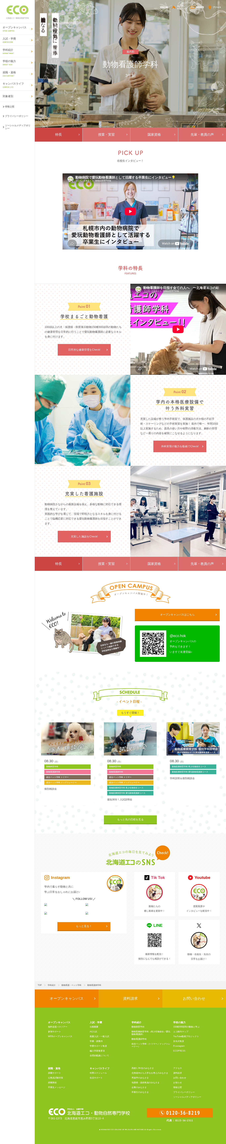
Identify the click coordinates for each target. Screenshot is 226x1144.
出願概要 (94, 1027)
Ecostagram (179, 1046)
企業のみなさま (139, 1087)
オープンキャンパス (14, 29)
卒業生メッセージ (56, 1087)
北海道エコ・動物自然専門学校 (17, 11)
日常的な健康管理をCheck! (84, 349)
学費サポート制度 (98, 1046)
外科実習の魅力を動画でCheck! (180, 446)
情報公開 (9, 106)
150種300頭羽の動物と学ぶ (186, 1027)
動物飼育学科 (138, 1027)
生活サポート (96, 1077)
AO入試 (93, 1031)
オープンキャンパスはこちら (177, 614)
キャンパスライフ (13, 85)
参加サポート (54, 1031)
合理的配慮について (99, 1055)
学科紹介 (8, 51)
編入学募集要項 (97, 1051)
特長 (58, 134)
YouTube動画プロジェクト (186, 1036)
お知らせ (177, 1082)
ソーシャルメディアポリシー (17, 127)
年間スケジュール (98, 1073)
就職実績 (52, 1082)
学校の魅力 (9, 63)
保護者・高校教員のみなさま (145, 1082)
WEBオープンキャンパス (60, 1036)
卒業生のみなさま (140, 1092)
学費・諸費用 (96, 1041)
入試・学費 (9, 40)
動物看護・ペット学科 (71, 985)
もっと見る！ (84, 926)
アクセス (217, 7)
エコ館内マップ (180, 1031)
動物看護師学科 (139, 1039)
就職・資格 (9, 74)
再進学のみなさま (140, 1077)
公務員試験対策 (55, 1077)
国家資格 (154, 134)
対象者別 (8, 96)
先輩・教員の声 (202, 134)
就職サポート (54, 1073)
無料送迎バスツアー (57, 1027)
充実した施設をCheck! (84, 536)
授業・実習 (106, 134)
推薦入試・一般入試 (99, 1036)
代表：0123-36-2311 (179, 1120)
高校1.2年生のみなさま (143, 1068)
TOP (40, 985)
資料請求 (200, 7)
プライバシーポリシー (16, 116)
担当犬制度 (178, 1041)
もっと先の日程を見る (130, 819)
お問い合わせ (194, 998)
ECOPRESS (179, 1051)
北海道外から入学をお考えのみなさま (150, 1073)
